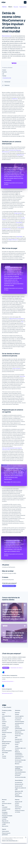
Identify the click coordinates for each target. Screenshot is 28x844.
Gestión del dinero (19, 733)
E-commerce (18, 719)
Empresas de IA (18, 739)
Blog (3, 805)
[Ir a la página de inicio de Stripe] (3, 705)
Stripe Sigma (5, 752)
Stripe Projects (18, 793)
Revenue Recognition (7, 750)
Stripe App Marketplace (20, 772)
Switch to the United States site (9, 840)
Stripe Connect (18, 213)
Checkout (4, 721)
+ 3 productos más (6, 78)
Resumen (16, 6)
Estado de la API (18, 786)
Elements (4, 730)
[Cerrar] (25, 837)
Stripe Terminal (16, 368)
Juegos (16, 746)
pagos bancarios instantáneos (16, 318)
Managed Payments (6, 741)
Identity (4, 734)
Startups (17, 714)
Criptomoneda (5, 727)
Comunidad (4, 807)
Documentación (18, 782)
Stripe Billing (19, 222)
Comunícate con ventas (8, 585)
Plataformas (18, 735)
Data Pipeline (5, 728)
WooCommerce (6, 36)
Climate (4, 723)
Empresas (17, 712)
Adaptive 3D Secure (13, 239)
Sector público (18, 761)
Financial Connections (7, 732)
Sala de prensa (18, 806)
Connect (4, 725)
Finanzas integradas (19, 721)
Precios (3, 712)
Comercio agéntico (19, 716)
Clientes (4, 6)
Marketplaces (18, 732)
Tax (3, 754)
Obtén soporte (5, 831)
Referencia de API (19, 784)
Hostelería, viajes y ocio (20, 748)
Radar (3, 748)
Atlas (3, 714)
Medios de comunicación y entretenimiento (18, 753)
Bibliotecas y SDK (19, 791)
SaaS (16, 737)
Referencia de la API (7, 693)
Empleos (17, 805)
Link (22, 321)
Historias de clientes (6, 803)
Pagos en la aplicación (20, 730)
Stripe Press (18, 808)
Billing (3, 718)
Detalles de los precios (7, 681)
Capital (3, 719)
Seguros (17, 750)
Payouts (4, 747)
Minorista (17, 763)
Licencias (4, 819)
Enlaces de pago (6, 743)
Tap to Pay (22, 376)
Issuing (3, 738)
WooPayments (20, 154)
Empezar (5, 667)
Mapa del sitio (5, 821)
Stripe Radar (19, 236)
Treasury (4, 758)
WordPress (15, 98)
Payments (4, 745)
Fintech (16, 744)
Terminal (4, 756)
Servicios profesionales (20, 760)
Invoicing (4, 736)
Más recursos (5, 826)
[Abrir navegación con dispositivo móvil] (25, 2)
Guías (3, 801)
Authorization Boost (6, 716)
